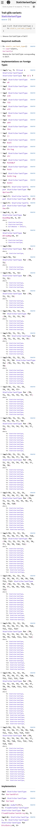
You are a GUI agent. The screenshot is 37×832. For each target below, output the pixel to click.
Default (23, 226)
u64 (8, 122)
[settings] (33, 6)
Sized (20, 70)
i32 (8, 102)
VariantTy (7, 51)
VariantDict (12, 794)
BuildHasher (12, 226)
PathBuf (11, 163)
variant (17, 12)
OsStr (10, 183)
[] (10, 19)
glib (9, 12)
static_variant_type (20, 28)
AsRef (13, 805)
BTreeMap (7, 236)
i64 (8, 116)
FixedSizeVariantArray (13, 813)
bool (9, 142)
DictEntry (7, 825)
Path (9, 169)
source (4, 19)
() (8, 136)
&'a (29, 75)
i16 (8, 89)
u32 (8, 109)
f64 (8, 129)
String (10, 149)
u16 (8, 96)
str (8, 156)
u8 (8, 82)
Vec (4, 208)
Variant (10, 801)
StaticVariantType (26, 2)
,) (32, 249)
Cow (7, 49)
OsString (11, 176)
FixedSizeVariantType (16, 808)
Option (6, 192)
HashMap (6, 218)
